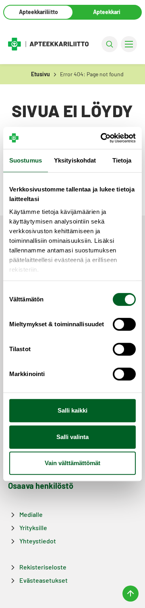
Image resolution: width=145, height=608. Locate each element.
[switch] (124, 324)
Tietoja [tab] (122, 160)
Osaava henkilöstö (40, 485)
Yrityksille (33, 527)
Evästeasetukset (43, 580)
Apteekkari (106, 11)
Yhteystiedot (37, 541)
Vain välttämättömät (72, 463)
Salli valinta (72, 436)
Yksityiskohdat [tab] (75, 160)
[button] (110, 44)
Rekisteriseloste (42, 567)
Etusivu (40, 74)
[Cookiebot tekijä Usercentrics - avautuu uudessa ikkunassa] (102, 138)
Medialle (31, 514)
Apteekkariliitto (38, 11)
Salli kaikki (72, 410)
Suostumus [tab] (25, 160)
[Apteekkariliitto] (48, 43)
